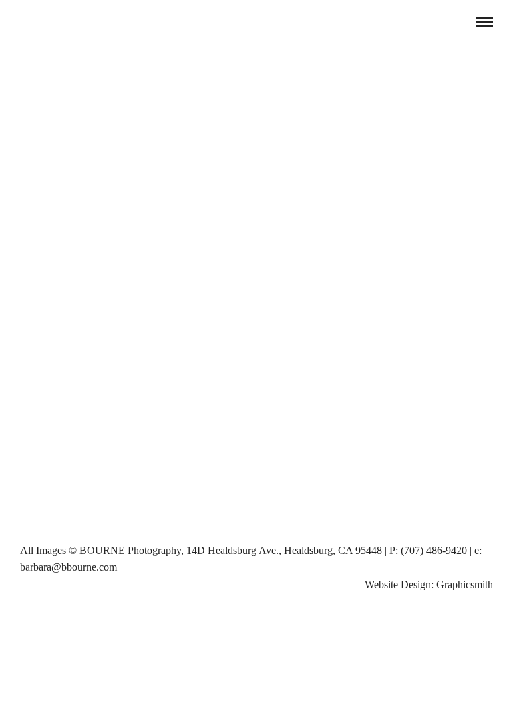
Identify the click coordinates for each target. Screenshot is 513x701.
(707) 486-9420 (434, 550)
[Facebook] (24, 21)
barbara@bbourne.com (68, 567)
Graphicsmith (464, 584)
